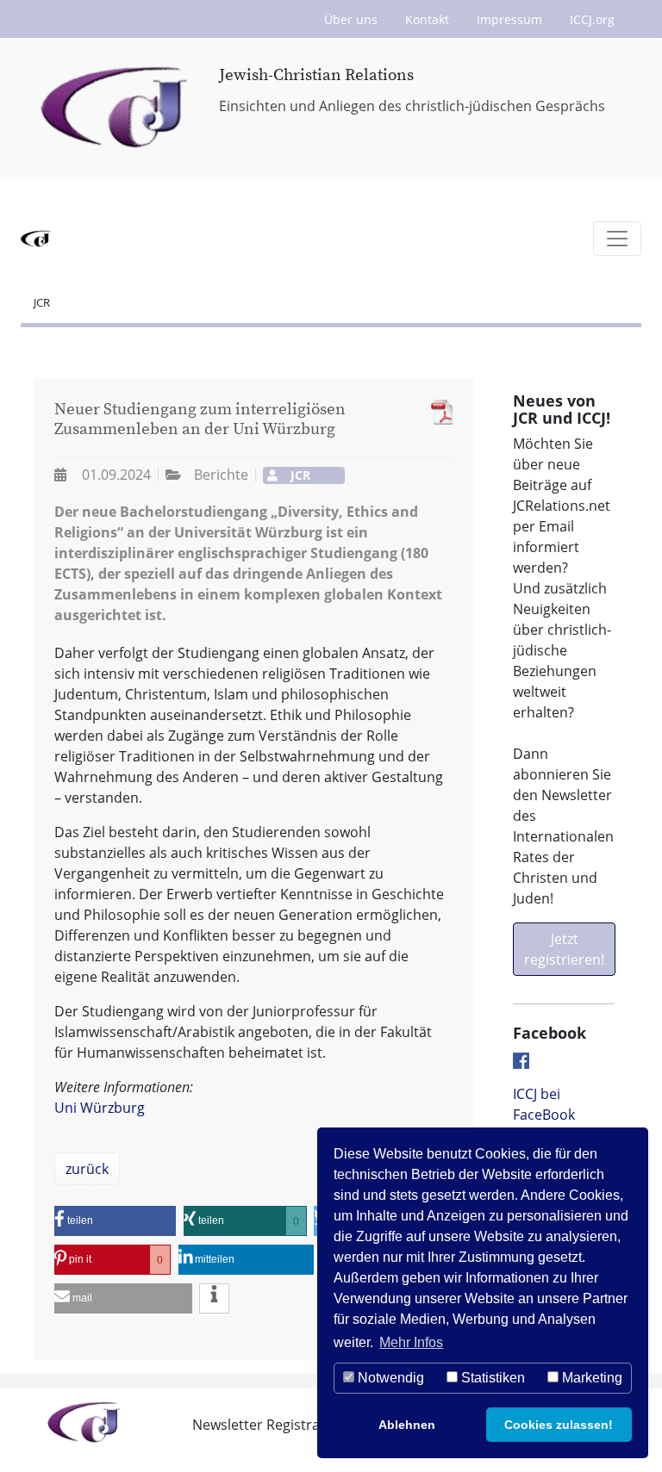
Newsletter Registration (269, 1424)
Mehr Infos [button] (411, 1342)
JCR (42, 302)
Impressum (509, 19)
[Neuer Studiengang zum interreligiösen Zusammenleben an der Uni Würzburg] (437, 412)
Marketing (590, 1377)
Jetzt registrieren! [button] (564, 949)
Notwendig (389, 1377)
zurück (87, 1168)
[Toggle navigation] (617, 238)
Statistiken (491, 1377)
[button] (115, 1221)
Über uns (351, 19)
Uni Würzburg (99, 1107)
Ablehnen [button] (406, 1425)
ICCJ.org (592, 19)
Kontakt (427, 19)
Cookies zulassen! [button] (558, 1425)
